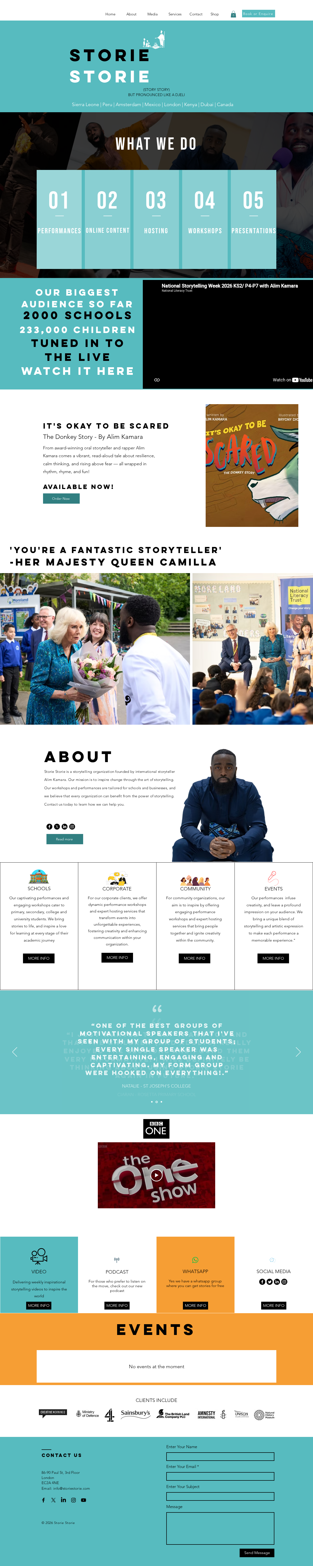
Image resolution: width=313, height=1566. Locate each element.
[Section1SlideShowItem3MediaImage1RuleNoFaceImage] (161, 1102)
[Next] (298, 1052)
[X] (57, 827)
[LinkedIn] (64, 827)
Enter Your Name (181, 1447)
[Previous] (14, 1052)
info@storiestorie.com (71, 1488)
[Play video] (156, 1175)
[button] (154, 14)
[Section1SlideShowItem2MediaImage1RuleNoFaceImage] (157, 1102)
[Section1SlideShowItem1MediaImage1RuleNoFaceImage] (152, 1102)
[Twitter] (270, 1282)
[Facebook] (49, 827)
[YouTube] (83, 1500)
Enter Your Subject (183, 1487)
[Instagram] (72, 827)
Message (174, 1507)
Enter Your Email (181, 1467)
